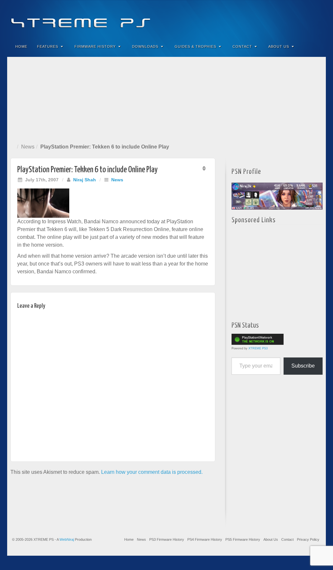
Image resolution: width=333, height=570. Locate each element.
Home (21, 46)
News (27, 146)
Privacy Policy (308, 539)
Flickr (290, 19)
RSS (317, 19)
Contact (242, 46)
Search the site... (317, 46)
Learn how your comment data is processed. (152, 472)
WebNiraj (67, 539)
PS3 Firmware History (166, 539)
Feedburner (281, 19)
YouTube (308, 19)
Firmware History (95, 46)
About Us (278, 46)
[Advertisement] (166, 98)
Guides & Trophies (195, 46)
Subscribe (303, 366)
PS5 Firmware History (242, 539)
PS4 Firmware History (204, 539)
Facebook (273, 19)
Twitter (299, 19)
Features (47, 46)
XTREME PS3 (258, 348)
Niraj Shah (84, 179)
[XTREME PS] (166, 18)
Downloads (145, 46)
